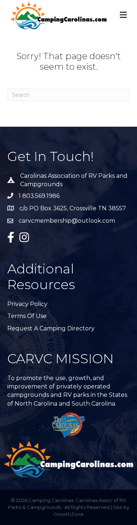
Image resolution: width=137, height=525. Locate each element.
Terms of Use (27, 316)
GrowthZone (68, 514)
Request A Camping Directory (51, 328)
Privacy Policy (27, 303)
